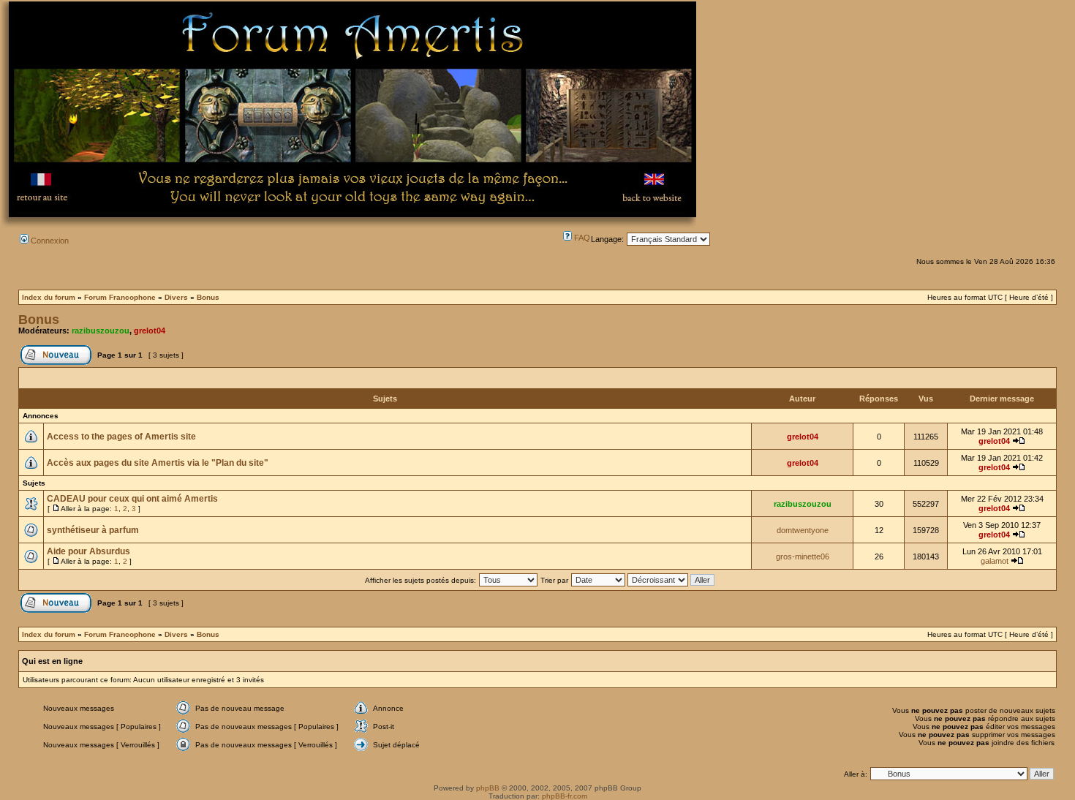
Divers (176, 297)
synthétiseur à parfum (93, 530)
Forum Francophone (120, 297)
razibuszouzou (100, 330)
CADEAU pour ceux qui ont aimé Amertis (132, 499)
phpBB (487, 788)
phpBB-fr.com (564, 796)
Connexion (49, 240)
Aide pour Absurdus (88, 551)
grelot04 (149, 330)
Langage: (607, 239)
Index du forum (48, 297)
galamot (994, 560)
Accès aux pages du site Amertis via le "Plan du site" (157, 463)
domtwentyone (803, 530)
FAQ (581, 237)
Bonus (208, 297)
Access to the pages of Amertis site (121, 436)
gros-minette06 (802, 556)
